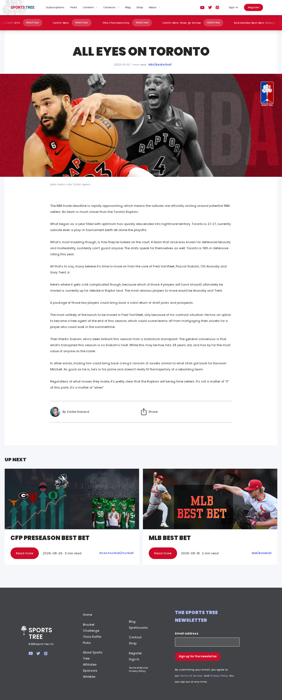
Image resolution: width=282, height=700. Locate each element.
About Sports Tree (92, 655)
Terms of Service (138, 667)
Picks (73, 7)
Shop (139, 7)
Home (87, 614)
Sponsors (90, 670)
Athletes (89, 676)
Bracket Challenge (91, 627)
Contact (135, 637)
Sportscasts (138, 627)
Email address (187, 633)
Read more (24, 553)
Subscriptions (55, 7)
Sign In (233, 7)
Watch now (44, 22)
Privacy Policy (137, 671)
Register (253, 7)
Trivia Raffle (92, 636)
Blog (128, 7)
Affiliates (90, 664)
